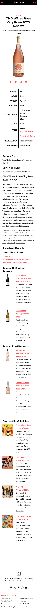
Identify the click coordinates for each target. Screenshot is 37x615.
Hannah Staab (26, 141)
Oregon (23, 116)
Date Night (6, 160)
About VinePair (5, 598)
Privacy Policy (24, 607)
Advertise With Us (6, 601)
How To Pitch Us (25, 604)
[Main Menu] (2, 2)
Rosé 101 (7, 256)
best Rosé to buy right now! (14, 262)
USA (22, 119)
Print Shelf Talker (28, 136)
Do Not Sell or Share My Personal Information (18, 581)
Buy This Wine (26, 131)
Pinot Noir (24, 101)
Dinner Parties (17, 160)
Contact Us (23, 601)
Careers (3, 604)
